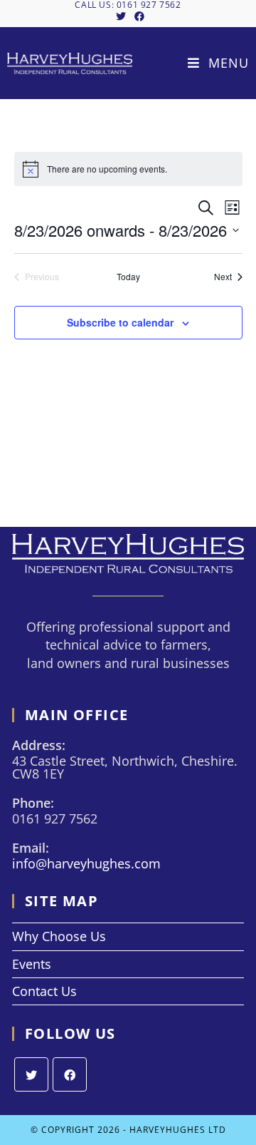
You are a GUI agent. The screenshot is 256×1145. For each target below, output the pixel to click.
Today (128, 276)
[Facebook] (70, 1074)
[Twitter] (31, 1074)
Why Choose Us (59, 936)
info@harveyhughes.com (86, 863)
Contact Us (44, 991)
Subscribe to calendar (120, 322)
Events (31, 963)
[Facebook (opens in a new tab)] (137, 16)
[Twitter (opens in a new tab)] (121, 16)
